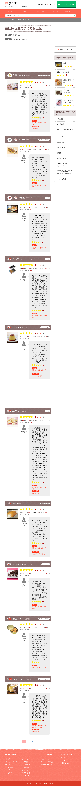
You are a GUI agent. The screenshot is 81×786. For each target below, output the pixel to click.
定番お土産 (54, 11)
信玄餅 (26, 762)
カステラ (22, 140)
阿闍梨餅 (26, 767)
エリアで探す (22, 11)
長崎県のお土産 (66, 49)
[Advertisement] (28, 394)
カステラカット (20, 679)
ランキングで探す (39, 11)
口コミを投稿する (68, 4)
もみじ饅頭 (9, 767)
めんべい (26, 759)
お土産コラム (68, 11)
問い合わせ (65, 763)
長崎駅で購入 (35, 128)
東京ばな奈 (27, 764)
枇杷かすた (17, 411)
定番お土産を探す (47, 764)
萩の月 (8, 764)
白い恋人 (9, 770)
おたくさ (22, 75)
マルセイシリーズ (11, 762)
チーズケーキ (18, 259)
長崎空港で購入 (36, 493)
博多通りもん (10, 759)
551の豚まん (28, 773)
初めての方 (52, 4)
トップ (10, 11)
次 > (33, 742)
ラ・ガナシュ (18, 564)
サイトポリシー (67, 760)
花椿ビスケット (18, 619)
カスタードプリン (19, 328)
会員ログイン (42, 4)
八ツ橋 (26, 770)
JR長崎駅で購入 (36, 731)
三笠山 (15, 504)
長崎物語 (22, 198)
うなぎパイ (9, 773)
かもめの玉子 (28, 776)
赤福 (7, 776)
